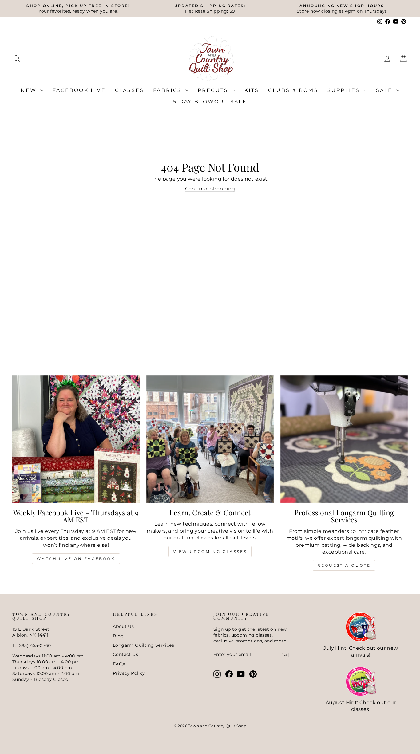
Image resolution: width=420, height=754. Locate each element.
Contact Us (125, 654)
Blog (118, 635)
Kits (251, 90)
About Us (123, 626)
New (30, 90)
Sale (385, 90)
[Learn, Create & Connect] (210, 439)
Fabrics (168, 90)
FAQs (119, 663)
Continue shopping (210, 189)
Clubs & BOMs (293, 90)
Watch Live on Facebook (76, 558)
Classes (129, 90)
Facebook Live (79, 90)
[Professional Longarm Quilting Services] (344, 439)
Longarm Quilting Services (143, 645)
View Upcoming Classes (210, 551)
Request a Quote (343, 565)
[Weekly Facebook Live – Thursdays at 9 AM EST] (76, 439)
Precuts (214, 90)
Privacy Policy (129, 673)
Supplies (344, 90)
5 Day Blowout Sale (210, 102)
